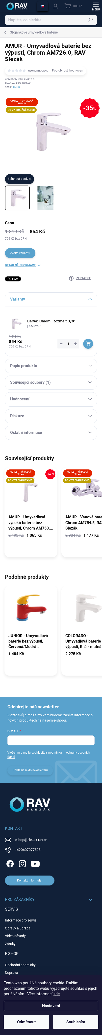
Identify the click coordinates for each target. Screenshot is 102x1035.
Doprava (11, 973)
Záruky (10, 944)
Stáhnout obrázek (19, 179)
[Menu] (96, 6)
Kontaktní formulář (30, 880)
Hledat (90, 20)
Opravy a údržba (17, 928)
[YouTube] (35, 862)
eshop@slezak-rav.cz (31, 840)
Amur (16, 87)
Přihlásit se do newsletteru (30, 770)
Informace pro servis (20, 920)
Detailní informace (20, 265)
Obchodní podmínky (20, 965)
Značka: (17, 83)
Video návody (15, 936)
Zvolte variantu (20, 253)
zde (56, 994)
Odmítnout (26, 1022)
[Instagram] (21, 862)
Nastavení (51, 1005)
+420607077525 (28, 850)
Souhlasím (75, 1022)
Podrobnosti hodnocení (67, 70)
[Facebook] (9, 862)
